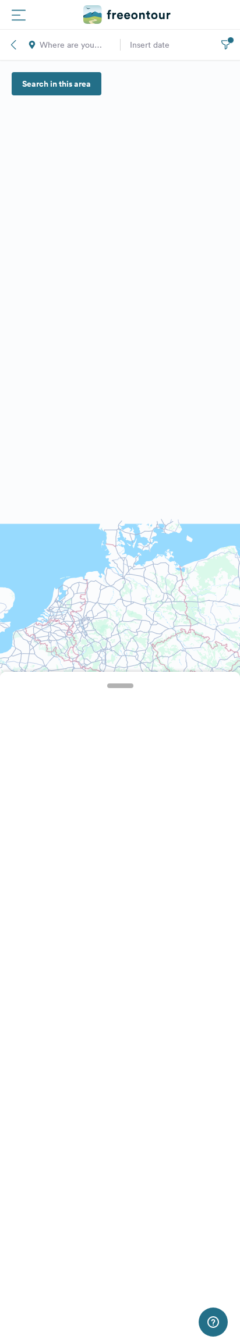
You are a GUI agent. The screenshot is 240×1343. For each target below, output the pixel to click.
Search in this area (56, 84)
